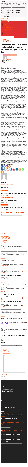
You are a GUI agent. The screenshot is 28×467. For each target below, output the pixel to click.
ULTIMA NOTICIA (7, 29)
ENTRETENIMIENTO (8, 27)
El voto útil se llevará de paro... (9, 200)
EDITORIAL (3, 272)
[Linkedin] (11, 169)
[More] (9, 166)
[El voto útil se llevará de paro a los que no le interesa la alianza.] (14, 423)
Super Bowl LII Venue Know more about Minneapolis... (13, 335)
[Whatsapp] (22, 169)
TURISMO (5, 26)
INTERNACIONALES (8, 30)
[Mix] (19, 169)
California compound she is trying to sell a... (11, 345)
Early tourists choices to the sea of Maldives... (12, 318)
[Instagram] (7, 166)
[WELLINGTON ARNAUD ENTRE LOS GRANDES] (11, 430)
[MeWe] (17, 169)
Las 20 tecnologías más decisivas (9, 418)
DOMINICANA (6, 23)
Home (4, 39)
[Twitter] (4, 166)
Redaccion (9, 59)
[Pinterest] (14, 169)
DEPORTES (6, 25)
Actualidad (3, 190)
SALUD (5, 24)
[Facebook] (2, 166)
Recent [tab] (5, 240)
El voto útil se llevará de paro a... (8, 260)
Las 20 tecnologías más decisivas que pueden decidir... (14, 251)
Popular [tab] (5, 241)
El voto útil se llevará (5, 427)
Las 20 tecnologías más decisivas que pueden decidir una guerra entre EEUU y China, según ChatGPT (13, 4)
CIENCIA (7, 190)
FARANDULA (3, 333)
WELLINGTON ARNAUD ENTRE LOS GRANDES (11, 10)
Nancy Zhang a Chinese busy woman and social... (12, 325)
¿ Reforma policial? (5, 14)
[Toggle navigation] (8, 21)
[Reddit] (8, 169)
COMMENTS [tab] (6, 243)
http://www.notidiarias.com (7, 184)
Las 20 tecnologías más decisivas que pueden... (13, 193)
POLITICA (3, 197)
